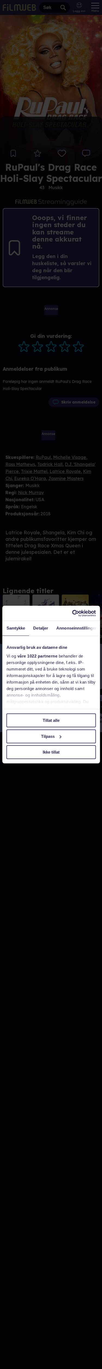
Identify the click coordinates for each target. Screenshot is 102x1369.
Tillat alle (51, 720)
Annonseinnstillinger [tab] (76, 628)
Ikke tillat (51, 752)
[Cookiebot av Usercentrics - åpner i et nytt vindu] (73, 613)
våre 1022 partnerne (37, 656)
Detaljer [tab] (40, 628)
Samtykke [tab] (15, 628)
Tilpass (48, 736)
